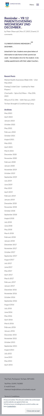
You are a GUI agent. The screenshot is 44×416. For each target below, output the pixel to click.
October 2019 (9, 173)
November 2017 (10, 248)
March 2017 (9, 278)
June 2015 (8, 357)
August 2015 (9, 350)
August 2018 (9, 218)
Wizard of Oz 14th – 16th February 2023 (19, 100)
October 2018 (9, 211)
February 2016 (10, 327)
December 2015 (10, 335)
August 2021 (9, 139)
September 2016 (10, 301)
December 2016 (10, 290)
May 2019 (8, 188)
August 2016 (9, 305)
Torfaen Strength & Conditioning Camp (19, 104)
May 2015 (8, 361)
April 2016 (8, 320)
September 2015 (10, 346)
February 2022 (10, 132)
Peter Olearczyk (13, 31)
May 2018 (8, 229)
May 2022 (8, 128)
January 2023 (9, 121)
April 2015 (8, 365)
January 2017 (9, 286)
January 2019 (9, 199)
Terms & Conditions (11, 396)
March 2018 (9, 233)
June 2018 (8, 226)
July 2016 (8, 308)
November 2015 (10, 338)
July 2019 (8, 181)
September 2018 (10, 214)
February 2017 (10, 282)
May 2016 (8, 316)
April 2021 (8, 147)
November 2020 (10, 158)
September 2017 (10, 256)
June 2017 (8, 267)
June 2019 (8, 184)
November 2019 (10, 169)
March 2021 (9, 151)
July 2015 (8, 353)
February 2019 (10, 196)
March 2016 (9, 323)
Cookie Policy (11, 406)
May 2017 (8, 271)
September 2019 (10, 177)
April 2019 (8, 192)
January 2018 (9, 241)
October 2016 (9, 297)
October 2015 (9, 342)
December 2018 (10, 203)
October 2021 (9, 136)
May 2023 (8, 113)
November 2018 (10, 207)
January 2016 (9, 331)
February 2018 (10, 237)
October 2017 (9, 252)
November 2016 (10, 293)
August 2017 (9, 260)
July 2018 (8, 222)
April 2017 (8, 275)
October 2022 (9, 124)
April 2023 (8, 117)
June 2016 (8, 312)
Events (33, 31)
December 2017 (10, 244)
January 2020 (9, 166)
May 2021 (8, 143)
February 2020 (10, 162)
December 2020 (10, 154)
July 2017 (8, 263)
